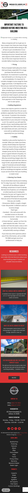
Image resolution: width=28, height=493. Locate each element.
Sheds (14, 475)
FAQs (14, 454)
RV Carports (14, 482)
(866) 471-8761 (16, 405)
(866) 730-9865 (16, 403)
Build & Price (14, 442)
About (14, 448)
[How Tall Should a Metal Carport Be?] (14, 278)
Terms (14, 457)
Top (26, 491)
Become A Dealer (14, 463)
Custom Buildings (14, 486)
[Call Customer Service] (2, 6)
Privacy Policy (23, 432)
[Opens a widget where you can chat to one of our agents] (6, 490)
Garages (14, 477)
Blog (14, 450)
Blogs (14, 378)
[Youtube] (12, 428)
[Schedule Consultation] (2, 2)
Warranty (14, 461)
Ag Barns (14, 479)
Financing (14, 444)
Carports (14, 473)
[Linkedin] (19, 428)
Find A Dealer (14, 452)
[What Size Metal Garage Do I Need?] (14, 313)
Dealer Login (14, 465)
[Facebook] (8, 428)
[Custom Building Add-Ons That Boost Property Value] (14, 348)
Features (14, 446)
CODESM (19, 434)
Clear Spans (14, 484)
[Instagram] (15, 428)
